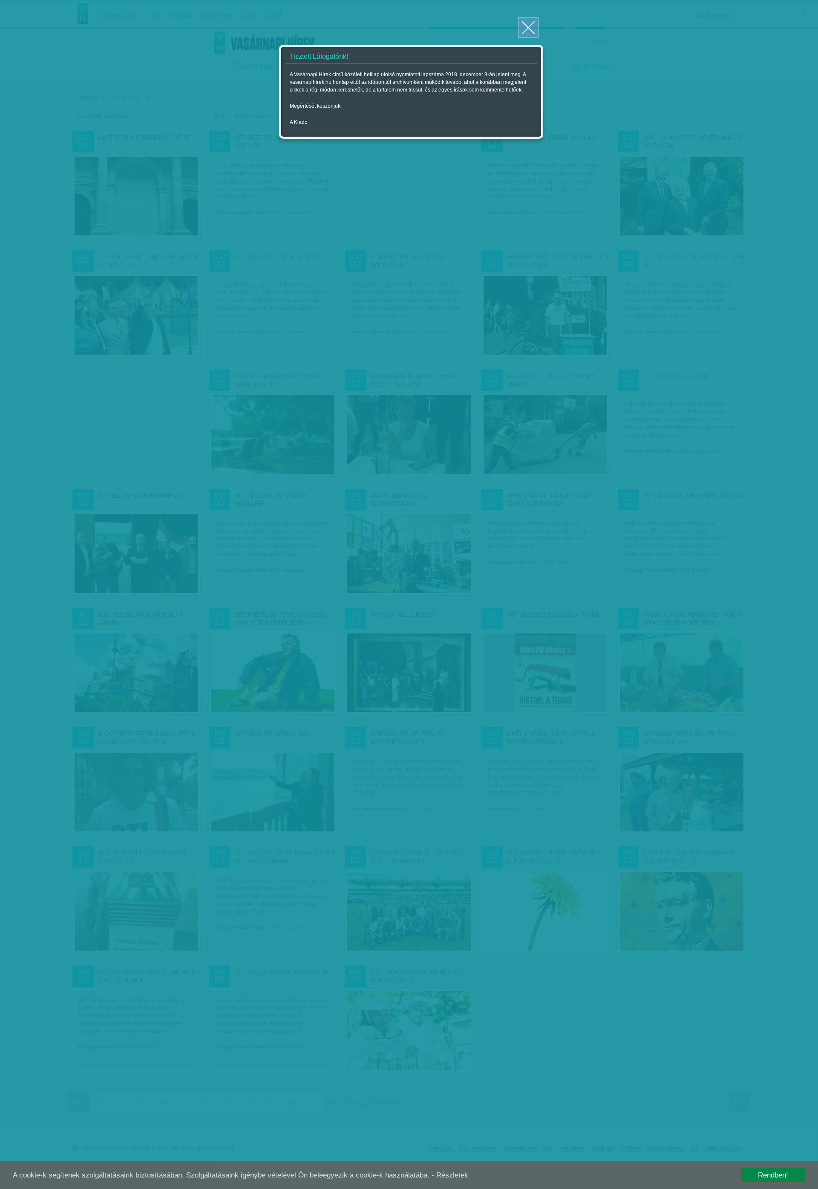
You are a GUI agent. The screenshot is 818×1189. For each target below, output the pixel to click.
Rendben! (773, 1175)
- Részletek (450, 1175)
